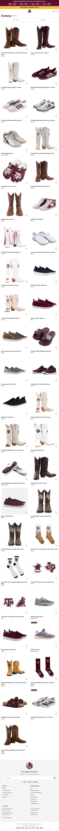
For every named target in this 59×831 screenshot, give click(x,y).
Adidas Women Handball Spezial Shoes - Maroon (43, 87)
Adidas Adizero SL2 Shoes (37, 616)
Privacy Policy (26, 825)
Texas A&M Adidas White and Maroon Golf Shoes (43, 120)
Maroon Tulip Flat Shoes (7, 516)
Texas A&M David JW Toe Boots (39, 483)
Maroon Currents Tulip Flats (37, 318)
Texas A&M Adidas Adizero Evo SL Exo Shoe (42, 717)
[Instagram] (24, 782)
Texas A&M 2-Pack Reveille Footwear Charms (12, 616)
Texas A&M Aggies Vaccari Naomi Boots (41, 417)
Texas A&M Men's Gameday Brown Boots (41, 516)
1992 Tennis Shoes (35, 649)
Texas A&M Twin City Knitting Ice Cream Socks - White (44, 549)
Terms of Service (32, 825)
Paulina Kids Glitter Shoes (37, 219)
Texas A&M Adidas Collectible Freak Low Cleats (13, 483)
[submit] (54, 778)
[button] (1, 11)
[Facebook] (22, 782)
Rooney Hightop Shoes (7, 153)
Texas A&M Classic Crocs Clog (8, 186)
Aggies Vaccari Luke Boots (7, 219)
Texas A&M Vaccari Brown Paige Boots (40, 186)
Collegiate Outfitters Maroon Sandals (10, 717)
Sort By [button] (42, 19)
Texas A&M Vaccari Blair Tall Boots (9, 285)
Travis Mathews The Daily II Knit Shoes (40, 384)
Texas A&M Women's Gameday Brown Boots (12, 549)
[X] (27, 782)
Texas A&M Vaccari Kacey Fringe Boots (11, 252)
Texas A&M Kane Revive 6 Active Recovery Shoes (43, 252)
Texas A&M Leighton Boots (37, 450)
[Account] (53, 11)
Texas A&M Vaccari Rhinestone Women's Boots (42, 153)
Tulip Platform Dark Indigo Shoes (39, 285)
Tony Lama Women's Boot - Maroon (40, 53)
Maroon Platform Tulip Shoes (8, 649)
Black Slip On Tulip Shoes (7, 417)
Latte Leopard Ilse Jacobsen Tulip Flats (11, 351)
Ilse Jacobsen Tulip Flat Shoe (8, 384)
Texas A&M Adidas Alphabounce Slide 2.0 (41, 351)
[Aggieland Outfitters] (29, 11)
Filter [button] (17, 19)
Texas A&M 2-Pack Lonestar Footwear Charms (42, 582)
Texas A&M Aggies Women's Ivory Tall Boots (12, 450)
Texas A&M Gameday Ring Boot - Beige (11, 87)
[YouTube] (29, 782)
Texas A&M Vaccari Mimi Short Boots (10, 318)
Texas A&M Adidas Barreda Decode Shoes (11, 120)
